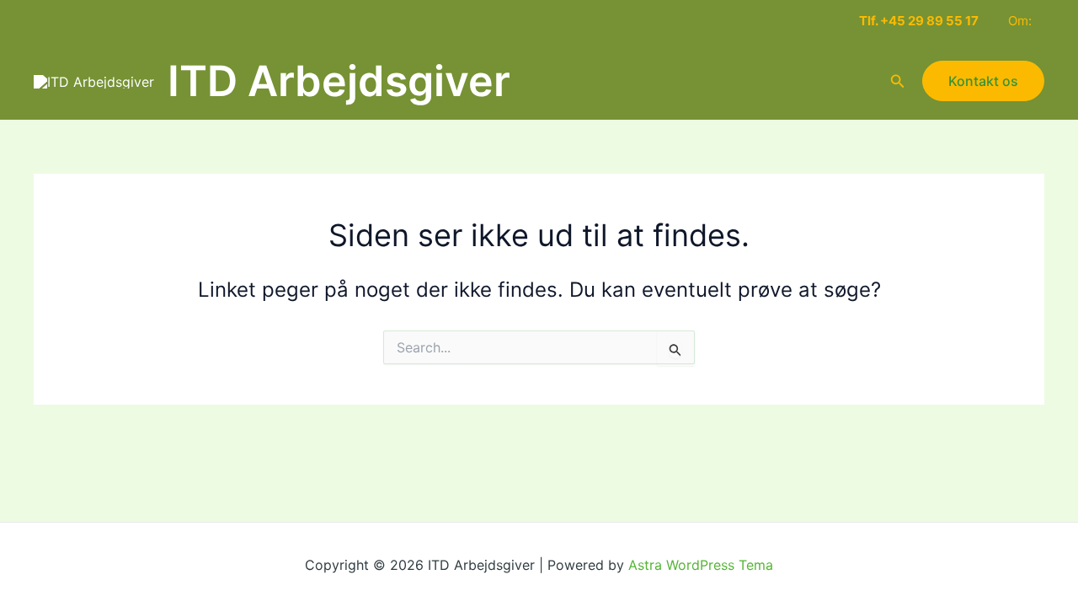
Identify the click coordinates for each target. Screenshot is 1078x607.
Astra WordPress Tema (700, 564)
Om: (1020, 21)
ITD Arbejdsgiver (339, 81)
